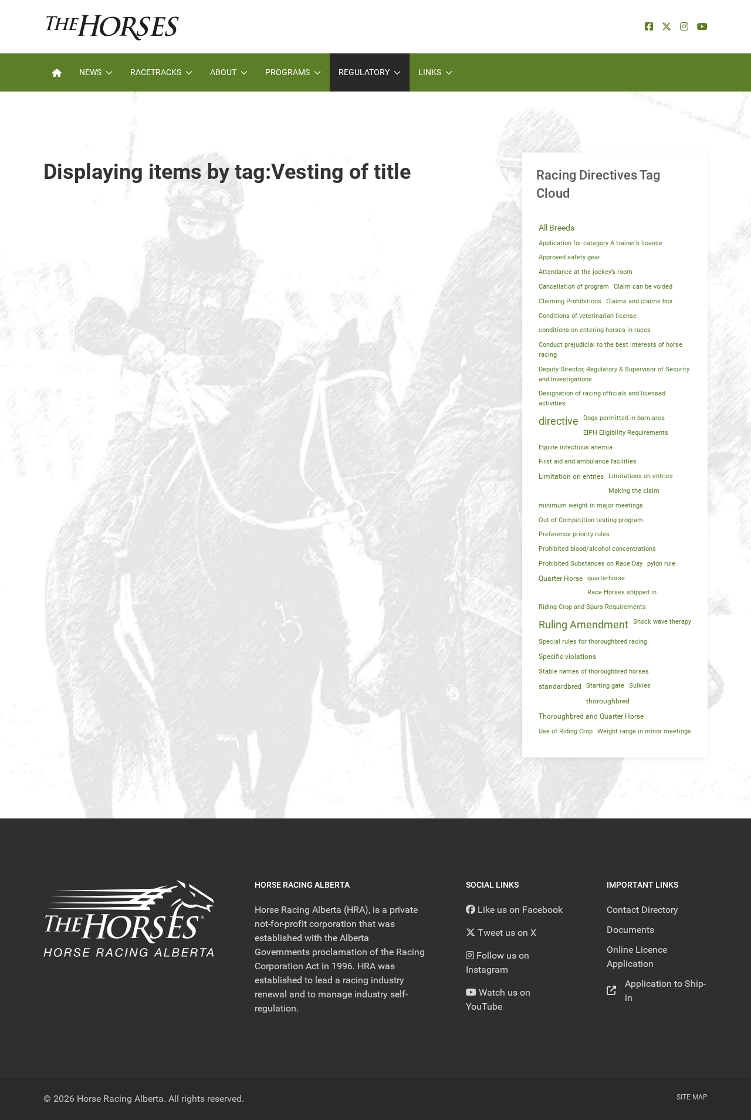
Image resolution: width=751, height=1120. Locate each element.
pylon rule (661, 563)
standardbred (560, 686)
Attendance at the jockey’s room (585, 272)
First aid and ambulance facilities (588, 461)
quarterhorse (606, 578)
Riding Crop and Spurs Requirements (592, 607)
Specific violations (567, 656)
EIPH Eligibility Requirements (625, 433)
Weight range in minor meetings (644, 731)
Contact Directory (642, 909)
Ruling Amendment (583, 625)
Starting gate (605, 685)
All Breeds (556, 227)
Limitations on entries (640, 476)
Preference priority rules (574, 534)
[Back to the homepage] (112, 27)
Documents (630, 929)
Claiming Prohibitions (570, 301)
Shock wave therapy (662, 621)
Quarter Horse (561, 578)
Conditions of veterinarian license (588, 316)
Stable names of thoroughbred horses (594, 671)
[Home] (56, 72)
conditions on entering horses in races (595, 330)
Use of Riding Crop (566, 731)
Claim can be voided (643, 286)
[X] (666, 26)
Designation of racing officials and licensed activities (602, 398)
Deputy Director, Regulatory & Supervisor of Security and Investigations (614, 374)
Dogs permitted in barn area (624, 418)
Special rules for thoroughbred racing (593, 641)
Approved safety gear (569, 257)
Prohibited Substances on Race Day (590, 563)
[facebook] (649, 26)
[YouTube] (702, 26)
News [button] (90, 72)
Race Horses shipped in (622, 592)
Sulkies (640, 685)
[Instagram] (684, 26)
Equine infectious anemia (576, 447)
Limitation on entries (571, 476)
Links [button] (429, 72)
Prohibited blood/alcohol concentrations (597, 549)
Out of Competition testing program (591, 520)
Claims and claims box (639, 301)
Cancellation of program (574, 286)
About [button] (223, 72)
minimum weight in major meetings (591, 505)
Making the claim (633, 491)
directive (559, 421)
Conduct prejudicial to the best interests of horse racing (610, 349)
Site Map (692, 1097)
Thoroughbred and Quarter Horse (591, 716)
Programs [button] (287, 72)
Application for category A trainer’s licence (600, 243)
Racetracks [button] (155, 72)
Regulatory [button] (364, 72)
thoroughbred (608, 701)
